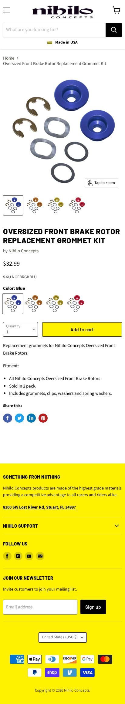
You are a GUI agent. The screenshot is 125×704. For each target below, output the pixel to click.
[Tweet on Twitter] (19, 418)
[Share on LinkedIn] (31, 418)
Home (8, 58)
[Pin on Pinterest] (43, 418)
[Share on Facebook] (7, 418)
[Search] (114, 30)
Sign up (93, 607)
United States (60, 637)
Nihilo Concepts (23, 251)
